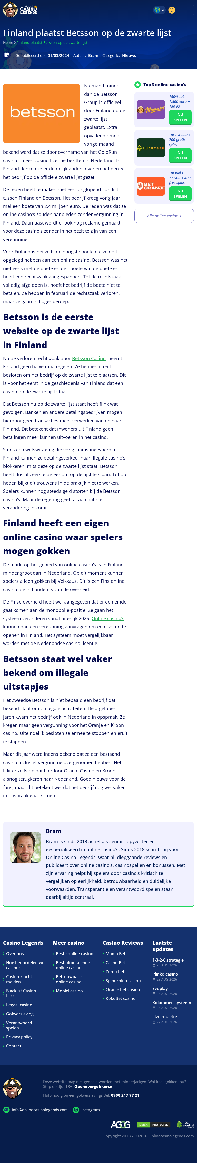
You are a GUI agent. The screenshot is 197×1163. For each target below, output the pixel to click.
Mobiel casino (69, 991)
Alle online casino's (164, 216)
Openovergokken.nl (94, 1086)
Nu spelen (180, 117)
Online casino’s (108, 618)
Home (8, 42)
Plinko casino (165, 974)
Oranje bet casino (123, 989)
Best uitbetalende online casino (73, 965)
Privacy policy (19, 1037)
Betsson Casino (89, 358)
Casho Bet (115, 962)
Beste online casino (74, 953)
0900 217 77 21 (125, 1095)
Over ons (15, 953)
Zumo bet (115, 971)
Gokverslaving (20, 1014)
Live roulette (164, 1016)
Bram (53, 831)
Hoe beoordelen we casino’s (25, 965)
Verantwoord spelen (19, 1025)
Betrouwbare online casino (69, 979)
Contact (13, 1046)
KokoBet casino (121, 998)
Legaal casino (19, 1005)
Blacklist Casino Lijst (21, 993)
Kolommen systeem (171, 1002)
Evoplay (160, 988)
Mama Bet (115, 953)
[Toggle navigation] (187, 10)
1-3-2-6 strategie (168, 960)
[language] (159, 10)
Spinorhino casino (123, 980)
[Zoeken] (171, 10)
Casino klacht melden (19, 979)
